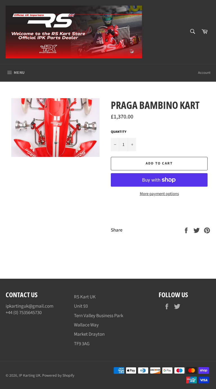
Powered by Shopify (58, 375)
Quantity (118, 132)
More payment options (159, 194)
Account (204, 72)
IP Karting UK (29, 375)
